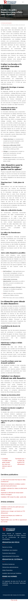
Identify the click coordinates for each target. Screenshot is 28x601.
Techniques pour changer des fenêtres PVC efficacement (19, 461)
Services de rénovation (7, 23)
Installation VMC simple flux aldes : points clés (13, 497)
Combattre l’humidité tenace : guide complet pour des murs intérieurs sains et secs (7, 463)
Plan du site (14, 600)
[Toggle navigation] (23, 2)
